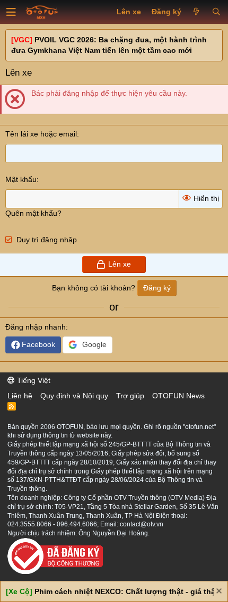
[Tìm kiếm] (216, 12)
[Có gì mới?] (196, 12)
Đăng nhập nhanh (35, 327)
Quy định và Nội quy (74, 395)
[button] (11, 12)
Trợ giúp (130, 395)
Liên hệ (19, 395)
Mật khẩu (21, 179)
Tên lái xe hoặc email (41, 134)
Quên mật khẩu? (33, 213)
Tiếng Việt (32, 380)
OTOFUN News (178, 395)
